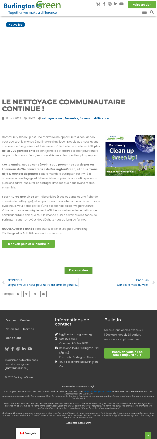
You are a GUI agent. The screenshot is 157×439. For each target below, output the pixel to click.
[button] (144, 12)
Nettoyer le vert (53, 118)
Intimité (28, 329)
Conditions (13, 338)
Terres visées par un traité (97, 391)
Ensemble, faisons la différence (87, 118)
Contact (26, 320)
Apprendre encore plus (78, 422)
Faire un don (78, 270)
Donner (11, 320)
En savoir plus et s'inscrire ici (28, 244)
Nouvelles (15, 25)
